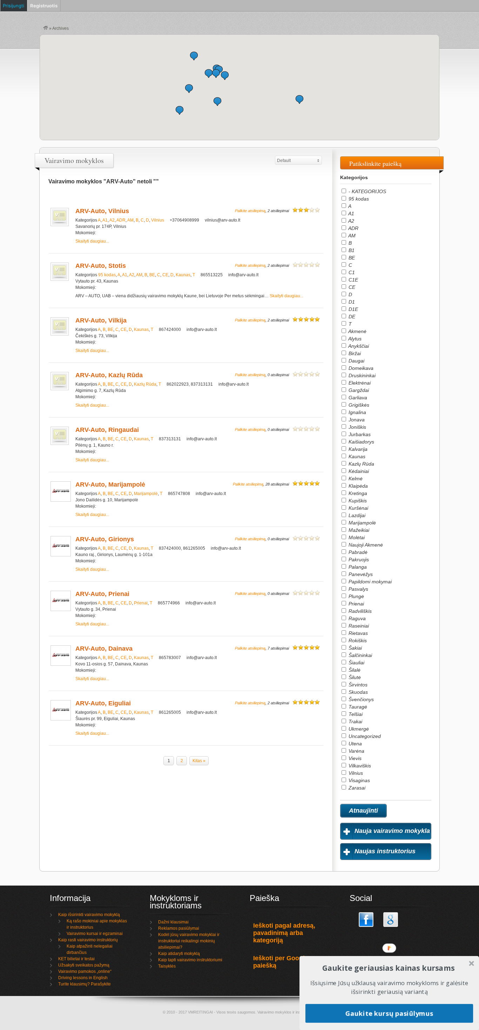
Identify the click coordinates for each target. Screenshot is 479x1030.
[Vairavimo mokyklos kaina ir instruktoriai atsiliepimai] (45, 28)
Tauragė (357, 707)
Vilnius (157, 220)
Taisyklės (167, 966)
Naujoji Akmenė (365, 545)
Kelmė (355, 478)
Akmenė (356, 331)
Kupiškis (357, 500)
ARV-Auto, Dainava (104, 648)
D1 (351, 302)
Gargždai (358, 390)
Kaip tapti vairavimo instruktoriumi (190, 959)
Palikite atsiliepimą (250, 211)
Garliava (357, 397)
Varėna (355, 751)
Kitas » (199, 760)
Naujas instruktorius (385, 851)
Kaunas (183, 274)
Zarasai (356, 788)
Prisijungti (13, 5)
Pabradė (357, 552)
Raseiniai (358, 626)
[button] (299, 99)
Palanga (357, 567)
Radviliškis (359, 611)
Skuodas (357, 692)
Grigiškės (358, 405)
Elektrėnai (359, 383)
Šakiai (354, 648)
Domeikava (360, 368)
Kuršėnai (357, 508)
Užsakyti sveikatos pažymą (83, 965)
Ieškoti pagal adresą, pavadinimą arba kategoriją (284, 933)
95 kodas (107, 274)
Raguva (356, 618)
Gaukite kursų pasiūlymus (389, 1013)
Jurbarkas (359, 434)
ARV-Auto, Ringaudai (107, 429)
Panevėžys (360, 574)
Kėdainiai (358, 471)
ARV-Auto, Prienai (102, 593)
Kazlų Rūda (145, 384)
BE (152, 274)
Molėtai (356, 537)
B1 (351, 250)
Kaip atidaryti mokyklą (179, 953)
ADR (121, 220)
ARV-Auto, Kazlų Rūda (109, 375)
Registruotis (44, 5)
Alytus (354, 338)
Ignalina (356, 412)
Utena (354, 743)
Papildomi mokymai (369, 581)
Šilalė (353, 670)
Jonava (356, 419)
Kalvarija (357, 449)
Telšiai (355, 714)
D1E (352, 309)
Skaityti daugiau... (92, 241)
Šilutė (354, 677)
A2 (112, 220)
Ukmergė (358, 729)
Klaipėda (357, 486)
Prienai (141, 603)
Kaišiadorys (360, 442)
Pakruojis (358, 559)
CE (165, 274)
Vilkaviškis (359, 765)
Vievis (354, 758)
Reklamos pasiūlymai (178, 928)
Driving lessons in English (83, 977)
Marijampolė (146, 493)
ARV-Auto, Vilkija (101, 320)
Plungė (355, 596)
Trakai (354, 721)
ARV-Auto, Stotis (100, 265)
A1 (105, 220)
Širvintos (357, 684)
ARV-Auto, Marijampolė (110, 484)
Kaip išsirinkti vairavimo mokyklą (89, 914)
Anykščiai (358, 346)
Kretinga (357, 493)
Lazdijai (356, 515)
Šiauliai (355, 662)
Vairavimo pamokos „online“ (85, 971)
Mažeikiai (358, 530)
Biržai (354, 353)
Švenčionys (360, 699)
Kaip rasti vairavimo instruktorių (88, 939)
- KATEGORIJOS (366, 191)
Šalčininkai (359, 655)
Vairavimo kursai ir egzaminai (95, 933)
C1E (352, 280)
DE (351, 316)
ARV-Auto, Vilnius (102, 211)
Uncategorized (364, 736)
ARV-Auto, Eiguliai (103, 703)
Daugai (355, 361)
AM (130, 220)
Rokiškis (357, 640)
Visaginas (358, 780)
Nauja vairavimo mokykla (392, 830)
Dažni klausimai (173, 922)
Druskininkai (361, 375)
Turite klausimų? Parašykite (84, 984)
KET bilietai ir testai (76, 958)
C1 (351, 272)
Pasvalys (357, 589)
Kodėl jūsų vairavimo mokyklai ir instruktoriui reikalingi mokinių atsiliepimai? (189, 941)
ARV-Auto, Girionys (104, 539)
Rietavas (357, 633)
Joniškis (356, 427)
